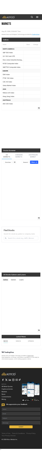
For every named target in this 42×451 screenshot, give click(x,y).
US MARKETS (6, 156)
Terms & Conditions (18, 433)
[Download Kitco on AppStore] (26, 400)
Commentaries (6, 397)
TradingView (35, 34)
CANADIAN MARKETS (19, 156)
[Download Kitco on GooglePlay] (35, 400)
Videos (18, 341)
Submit (21, 427)
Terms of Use (6, 433)
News (5, 341)
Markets (4, 392)
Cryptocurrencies (7, 389)
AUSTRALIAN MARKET (33, 156)
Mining (4, 399)
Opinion (31, 341)
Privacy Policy (30, 433)
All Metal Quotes (7, 386)
